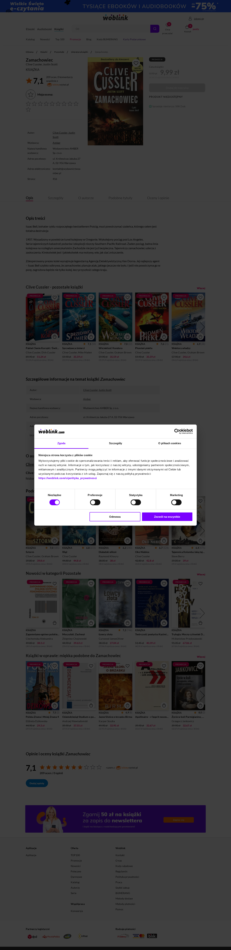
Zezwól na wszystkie (167, 516)
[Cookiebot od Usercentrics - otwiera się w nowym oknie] (177, 431)
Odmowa (115, 516)
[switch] (95, 502)
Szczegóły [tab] (115, 443)
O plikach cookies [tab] (169, 443)
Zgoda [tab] (61, 443)
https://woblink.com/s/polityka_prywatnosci (67, 478)
